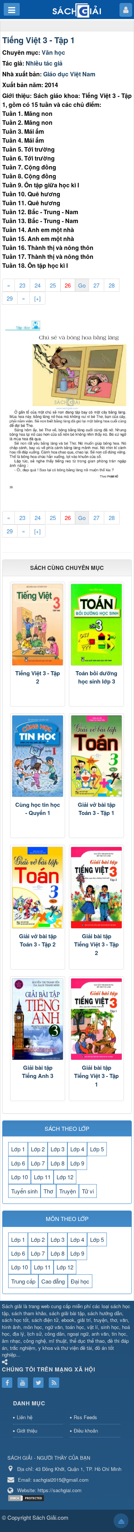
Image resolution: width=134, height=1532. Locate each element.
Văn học (53, 52)
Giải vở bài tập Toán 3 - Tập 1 (96, 808)
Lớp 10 (19, 1177)
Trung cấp (23, 1281)
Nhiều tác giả (44, 63)
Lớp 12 (65, 1177)
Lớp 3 (57, 1149)
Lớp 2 (38, 1149)
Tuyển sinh (24, 1191)
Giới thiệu (27, 1430)
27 (96, 285)
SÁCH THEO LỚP (67, 1128)
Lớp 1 (18, 1149)
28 (112, 285)
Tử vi (88, 1191)
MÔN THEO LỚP (67, 1218)
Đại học (80, 1281)
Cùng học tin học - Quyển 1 (37, 808)
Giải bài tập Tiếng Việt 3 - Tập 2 (96, 944)
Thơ (48, 1191)
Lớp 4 (77, 1149)
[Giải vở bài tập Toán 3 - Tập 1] (96, 756)
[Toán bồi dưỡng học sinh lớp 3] (96, 625)
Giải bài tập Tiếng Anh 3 (37, 1071)
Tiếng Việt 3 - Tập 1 (38, 40)
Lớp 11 (42, 1177)
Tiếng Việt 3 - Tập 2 (37, 677)
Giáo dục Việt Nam (69, 74)
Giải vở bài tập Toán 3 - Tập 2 (38, 940)
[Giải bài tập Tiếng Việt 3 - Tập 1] (96, 1019)
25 (53, 285)
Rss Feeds (85, 1417)
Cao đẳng (53, 1281)
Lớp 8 (57, 1163)
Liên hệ (24, 1417)
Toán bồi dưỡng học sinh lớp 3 (96, 677)
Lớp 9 (77, 1163)
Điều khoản (86, 1430)
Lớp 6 (18, 1163)
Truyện (67, 1191)
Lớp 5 (97, 1149)
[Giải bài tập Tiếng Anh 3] (37, 1019)
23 (22, 285)
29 (10, 298)
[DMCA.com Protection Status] (27, 1497)
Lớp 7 (38, 1163)
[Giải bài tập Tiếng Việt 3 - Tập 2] (96, 888)
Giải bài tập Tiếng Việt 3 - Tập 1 (96, 1075)
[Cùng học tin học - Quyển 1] (37, 756)
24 (38, 285)
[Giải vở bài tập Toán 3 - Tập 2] (37, 888)
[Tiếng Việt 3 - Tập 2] (37, 625)
